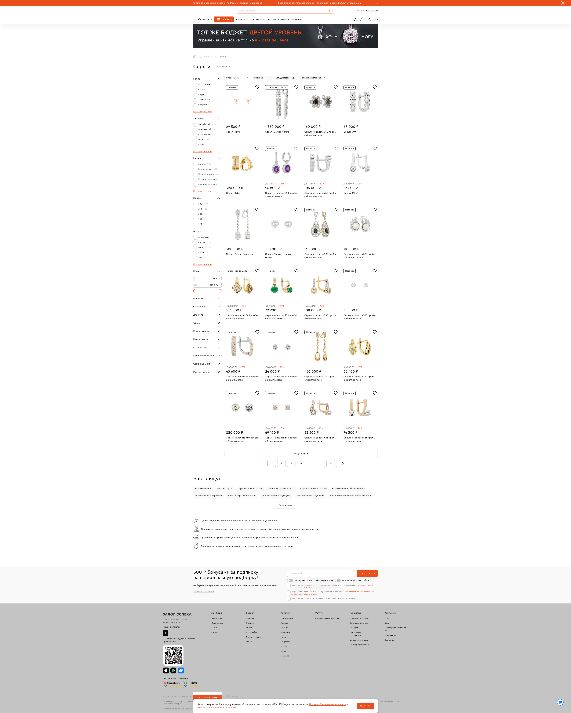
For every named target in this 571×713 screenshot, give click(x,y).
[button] (285, 78)
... (321, 463)
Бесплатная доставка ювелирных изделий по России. (251, 3)
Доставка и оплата (359, 623)
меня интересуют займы (355, 580)
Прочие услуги (253, 637)
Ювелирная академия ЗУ (395, 629)
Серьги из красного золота (281, 489)
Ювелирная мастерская (327, 618)
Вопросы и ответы (359, 640)
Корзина (362, 19)
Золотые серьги (203, 489)
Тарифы (215, 628)
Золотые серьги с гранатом (209, 496)
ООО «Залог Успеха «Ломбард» (356, 592)
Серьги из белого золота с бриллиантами (350, 496)
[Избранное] (257, 87)
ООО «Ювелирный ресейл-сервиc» (318, 588)
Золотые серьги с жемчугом (242, 496)
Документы (390, 635)
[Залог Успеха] (202, 19)
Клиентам (270, 19)
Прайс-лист (217, 623)
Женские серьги (224, 489)
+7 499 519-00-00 (172, 622)
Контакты (389, 640)
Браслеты (285, 632)
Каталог (227, 19)
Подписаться (367, 573)
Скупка (214, 632)
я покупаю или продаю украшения (313, 580)
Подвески (286, 642)
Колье (284, 647)
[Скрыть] (563, 3)
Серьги (284, 628)
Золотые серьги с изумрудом (276, 496)
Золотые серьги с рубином (310, 496)
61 (331, 463)
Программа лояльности (355, 633)
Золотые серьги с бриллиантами (348, 489)
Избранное (355, 19)
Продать (250, 623)
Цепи (283, 637)
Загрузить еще (301, 453)
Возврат (354, 628)
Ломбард (240, 19)
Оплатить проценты (359, 618)
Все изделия (287, 618)
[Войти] (372, 19)
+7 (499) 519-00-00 (367, 11)
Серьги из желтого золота (313, 489)
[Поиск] (331, 11)
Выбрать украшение (194, 3)
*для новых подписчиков (203, 591)
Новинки (285, 656)
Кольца (284, 623)
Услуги (260, 19)
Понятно (365, 706)
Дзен (165, 633)
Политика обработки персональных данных (181, 708)
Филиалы (296, 19)
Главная (195, 56)
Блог (387, 623)
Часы (283, 651)
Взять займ (216, 618)
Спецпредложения (359, 645)
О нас (249, 642)
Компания (283, 19)
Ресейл (250, 19)
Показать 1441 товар (207, 698)
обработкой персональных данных (216, 707)
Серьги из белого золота (250, 489)
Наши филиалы (171, 627)
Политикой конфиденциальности (327, 704)
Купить (249, 628)
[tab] (240, 117)
